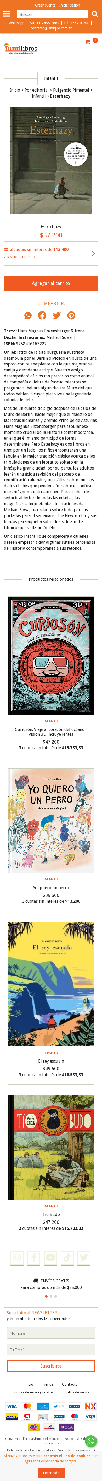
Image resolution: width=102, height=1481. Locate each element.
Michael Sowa (59, 337)
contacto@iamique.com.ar (51, 28)
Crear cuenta (45, 5)
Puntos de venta (75, 1392)
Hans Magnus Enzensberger (44, 330)
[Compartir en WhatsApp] (29, 315)
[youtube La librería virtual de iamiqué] (50, 1258)
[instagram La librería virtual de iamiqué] (17, 1258)
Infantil (39, 96)
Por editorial (37, 90)
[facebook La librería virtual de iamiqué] (33, 1258)
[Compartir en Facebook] (42, 315)
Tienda (47, 1384)
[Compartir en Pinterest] (71, 315)
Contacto (70, 1384)
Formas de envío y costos (33, 1392)
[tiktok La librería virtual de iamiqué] (67, 1258)
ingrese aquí (86, 1450)
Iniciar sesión (69, 5)
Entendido (51, 1473)
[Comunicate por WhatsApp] (91, 1441)
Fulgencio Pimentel (71, 90)
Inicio (15, 90)
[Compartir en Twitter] (57, 315)
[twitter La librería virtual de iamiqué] (83, 1258)
